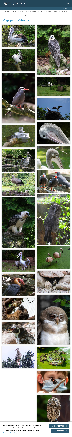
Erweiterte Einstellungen (11, 433)
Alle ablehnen (60, 430)
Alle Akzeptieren (59, 426)
